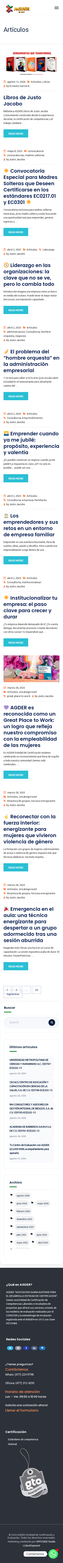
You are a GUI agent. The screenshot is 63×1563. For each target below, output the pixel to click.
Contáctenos (16, 1369)
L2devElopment (31, 1545)
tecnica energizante (43, 800)
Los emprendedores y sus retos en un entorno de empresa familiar (31, 525)
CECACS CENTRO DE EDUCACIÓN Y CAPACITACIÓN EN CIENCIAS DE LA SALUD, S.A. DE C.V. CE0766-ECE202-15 (31, 1086)
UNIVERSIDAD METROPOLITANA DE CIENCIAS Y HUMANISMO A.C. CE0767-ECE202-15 (30, 1064)
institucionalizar (31, 582)
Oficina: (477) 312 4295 (19, 1383)
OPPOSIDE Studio (45, 1541)
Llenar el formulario (21, 1410)
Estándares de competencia (23, 1439)
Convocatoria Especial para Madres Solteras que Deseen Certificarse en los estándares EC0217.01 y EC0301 (30, 187)
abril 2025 (43, 1242)
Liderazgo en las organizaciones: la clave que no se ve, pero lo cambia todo (29, 275)
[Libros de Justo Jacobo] (31, 62)
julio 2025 (21, 1234)
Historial (12, 1444)
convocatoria (36, 151)
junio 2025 (42, 1234)
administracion (16, 331)
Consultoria (33, 331)
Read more (15, 133)
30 (36, 989)
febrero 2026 (23, 1211)
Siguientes (13, 994)
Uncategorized (28, 691)
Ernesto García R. (19, 85)
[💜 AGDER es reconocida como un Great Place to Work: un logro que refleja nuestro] (31, 668)
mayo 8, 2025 (14, 151)
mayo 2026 (42, 1203)
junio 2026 (22, 1203)
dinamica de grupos (18, 800)
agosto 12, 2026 (16, 81)
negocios (20, 335)
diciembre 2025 (24, 1219)
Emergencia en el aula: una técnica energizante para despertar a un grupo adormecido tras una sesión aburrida (30, 925)
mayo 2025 (22, 1242)
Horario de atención (22, 1391)
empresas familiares (34, 500)
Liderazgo (48, 249)
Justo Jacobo (17, 159)
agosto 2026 (23, 1195)
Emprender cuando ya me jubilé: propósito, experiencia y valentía (31, 443)
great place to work (18, 696)
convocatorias (15, 155)
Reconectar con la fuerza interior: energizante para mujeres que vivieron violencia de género (30, 829)
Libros (46, 81)
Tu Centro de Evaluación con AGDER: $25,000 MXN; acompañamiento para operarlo (30, 1149)
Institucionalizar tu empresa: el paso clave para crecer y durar (30, 607)
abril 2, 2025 (14, 249)
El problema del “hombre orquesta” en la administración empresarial (31, 361)
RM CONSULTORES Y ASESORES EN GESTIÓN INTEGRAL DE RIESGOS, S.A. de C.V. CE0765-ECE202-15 (31, 1108)
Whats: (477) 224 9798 (19, 1374)
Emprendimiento (32, 417)
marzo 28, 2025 (16, 687)
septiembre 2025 (25, 1227)
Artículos (36, 81)
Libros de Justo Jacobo (22, 100)
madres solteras (34, 155)
